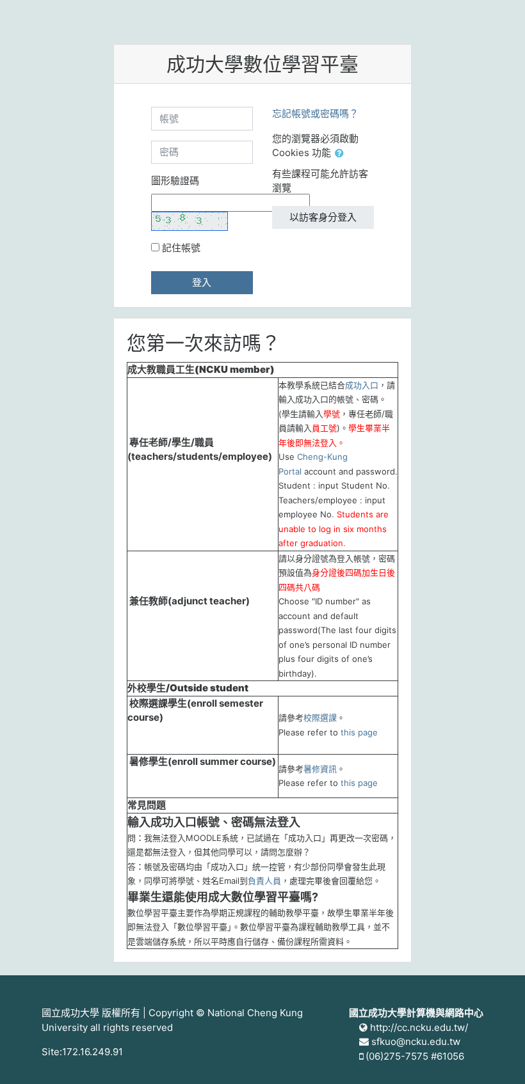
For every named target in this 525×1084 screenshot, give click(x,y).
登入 (201, 282)
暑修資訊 (320, 769)
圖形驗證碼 (175, 181)
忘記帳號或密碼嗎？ (315, 113)
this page (359, 732)
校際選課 (320, 717)
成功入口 (361, 385)
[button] (342, 154)
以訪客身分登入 (323, 217)
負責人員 (264, 881)
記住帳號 (181, 248)
